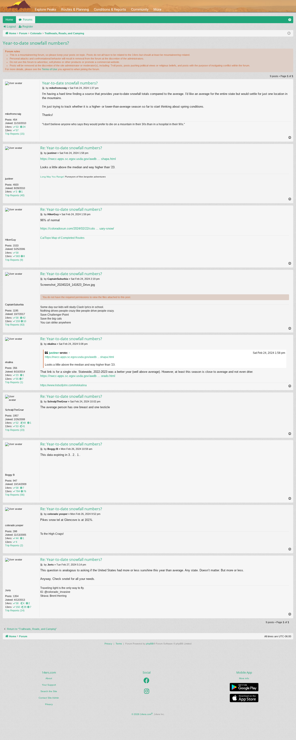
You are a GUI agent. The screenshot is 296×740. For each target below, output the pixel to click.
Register (27, 26)
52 (17, 422)
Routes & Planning (75, 9)
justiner (54, 352)
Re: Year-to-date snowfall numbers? (71, 148)
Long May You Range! (52, 176)
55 (17, 378)
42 (24, 317)
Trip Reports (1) (14, 382)
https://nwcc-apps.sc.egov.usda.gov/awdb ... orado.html (77, 376)
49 (24, 422)
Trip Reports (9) (14, 259)
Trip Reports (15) (15, 133)
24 (24, 126)
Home (9, 19)
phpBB (150, 643)
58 (17, 252)
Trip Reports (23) (15, 430)
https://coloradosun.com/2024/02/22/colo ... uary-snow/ (77, 228)
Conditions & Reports (110, 9)
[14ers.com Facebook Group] (146, 680)
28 (25, 607)
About (49, 678)
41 (23, 426)
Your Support (49, 685)
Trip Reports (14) (15, 610)
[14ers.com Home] (16, 6)
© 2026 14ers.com (142, 713)
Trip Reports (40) (15, 195)
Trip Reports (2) (14, 545)
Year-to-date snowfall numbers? (36, 43)
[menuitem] (289, 19)
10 (24, 321)
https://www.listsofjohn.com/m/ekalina (63, 385)
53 (17, 126)
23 (17, 375)
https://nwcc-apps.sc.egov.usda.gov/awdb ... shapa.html (78, 159)
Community (139, 9)
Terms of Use (49, 69)
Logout (11, 26)
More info (244, 678)
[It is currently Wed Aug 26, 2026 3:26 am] (288, 33)
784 (18, 491)
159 (18, 321)
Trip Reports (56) (15, 494)
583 (18, 256)
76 (24, 491)
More (157, 9)
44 (17, 538)
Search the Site (48, 691)
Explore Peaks (45, 9)
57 (17, 130)
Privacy (49, 704)
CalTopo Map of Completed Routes (62, 237)
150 (18, 607)
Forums (27, 19)
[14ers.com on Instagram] (146, 691)
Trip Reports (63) (15, 324)
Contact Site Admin (49, 697)
